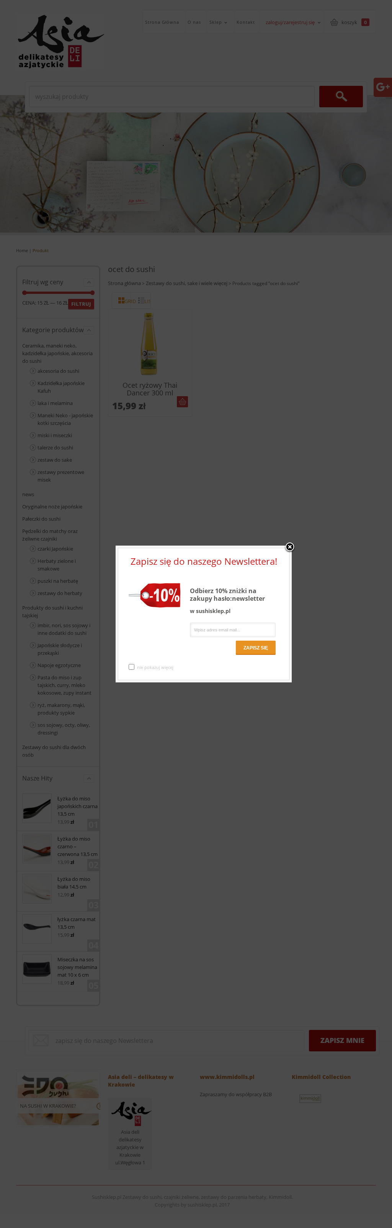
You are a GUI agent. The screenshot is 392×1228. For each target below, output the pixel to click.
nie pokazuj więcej (155, 667)
